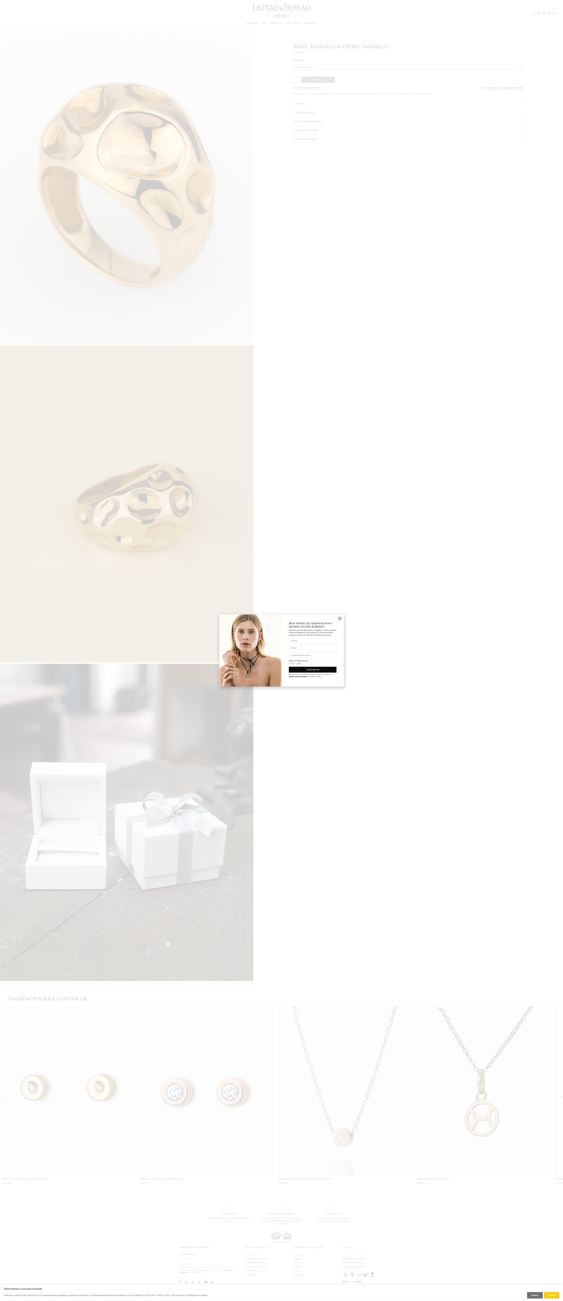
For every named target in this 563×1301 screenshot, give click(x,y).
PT (292, 663)
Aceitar (551, 1295)
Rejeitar (535, 1295)
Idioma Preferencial (298, 661)
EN (299, 663)
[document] (281, 650)
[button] (340, 618)
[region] (281, 1292)
